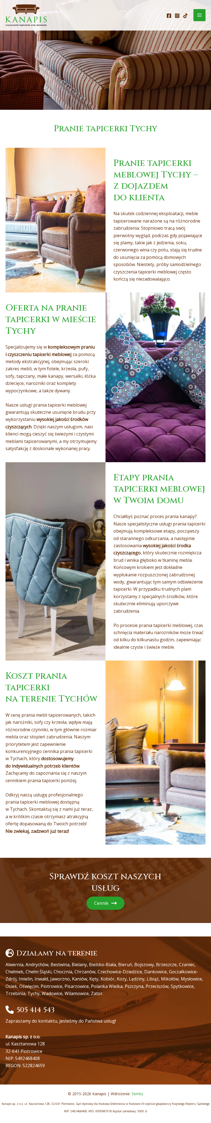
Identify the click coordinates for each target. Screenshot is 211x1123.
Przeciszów (157, 986)
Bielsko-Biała (102, 965)
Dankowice (155, 972)
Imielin (25, 979)
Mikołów (170, 979)
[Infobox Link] (105, 1018)
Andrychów (37, 965)
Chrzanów (84, 972)
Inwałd (41, 979)
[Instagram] (177, 15)
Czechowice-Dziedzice (120, 972)
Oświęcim (28, 986)
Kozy (122, 979)
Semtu (137, 1093)
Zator (96, 993)
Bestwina (60, 965)
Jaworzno (60, 979)
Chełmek (14, 972)
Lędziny (137, 979)
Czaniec (187, 965)
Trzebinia (15, 993)
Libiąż (153, 979)
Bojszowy (144, 965)
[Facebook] (168, 15)
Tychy (33, 993)
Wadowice (52, 993)
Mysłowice (191, 979)
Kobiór (108, 979)
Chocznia (63, 972)
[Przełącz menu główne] (199, 15)
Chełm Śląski (38, 972)
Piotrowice (51, 986)
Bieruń (125, 965)
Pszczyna (134, 986)
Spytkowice (182, 986)
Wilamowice (77, 993)
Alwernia (14, 965)
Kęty (93, 979)
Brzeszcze (166, 965)
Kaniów (79, 979)
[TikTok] (185, 15)
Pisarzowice (77, 986)
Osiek (11, 986)
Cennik (101, 903)
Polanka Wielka (107, 986)
